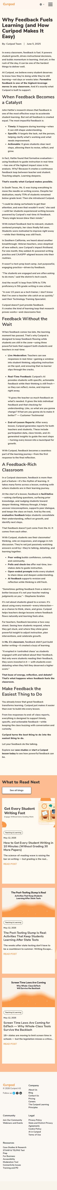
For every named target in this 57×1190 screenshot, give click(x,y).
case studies (21, 750)
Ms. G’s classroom (14, 642)
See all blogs (17, 790)
